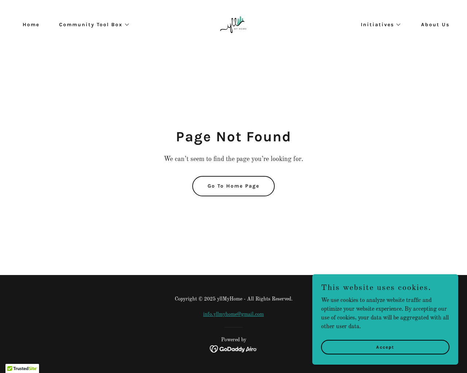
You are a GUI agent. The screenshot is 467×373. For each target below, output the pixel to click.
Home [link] (31, 24)
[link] (233, 24)
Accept (385, 346)
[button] (92, 24)
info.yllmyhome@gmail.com (233, 314)
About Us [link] (435, 24)
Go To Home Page (233, 186)
